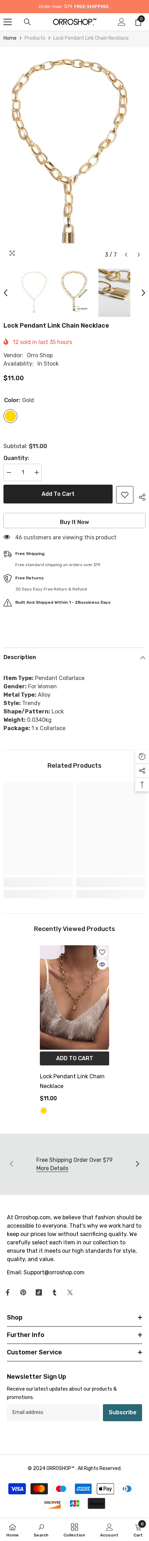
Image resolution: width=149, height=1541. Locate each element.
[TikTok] (39, 1292)
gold (43, 1110)
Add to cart (58, 494)
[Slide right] (137, 1164)
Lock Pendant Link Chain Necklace (72, 1081)
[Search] (27, 22)
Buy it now (74, 522)
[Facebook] (7, 1292)
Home (10, 38)
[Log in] (121, 22)
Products (35, 38)
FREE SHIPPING (91, 6)
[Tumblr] (54, 1292)
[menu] (7, 22)
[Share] (139, 496)
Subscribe (123, 1412)
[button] (126, 255)
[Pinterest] (23, 1292)
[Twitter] (70, 1292)
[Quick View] (102, 964)
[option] (74, 154)
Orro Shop (40, 355)
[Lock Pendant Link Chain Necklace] (74, 997)
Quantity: (16, 458)
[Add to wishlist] (124, 494)
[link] (38, 882)
